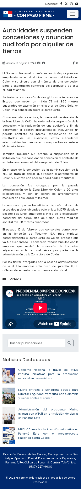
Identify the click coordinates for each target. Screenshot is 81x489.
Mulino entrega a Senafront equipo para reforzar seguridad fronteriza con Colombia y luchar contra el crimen (48, 394)
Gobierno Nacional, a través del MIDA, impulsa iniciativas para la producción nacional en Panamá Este (48, 374)
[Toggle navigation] (73, 14)
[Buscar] (69, 343)
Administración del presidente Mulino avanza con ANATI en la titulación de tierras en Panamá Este (48, 414)
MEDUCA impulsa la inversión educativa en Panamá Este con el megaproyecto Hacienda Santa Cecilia (48, 433)
